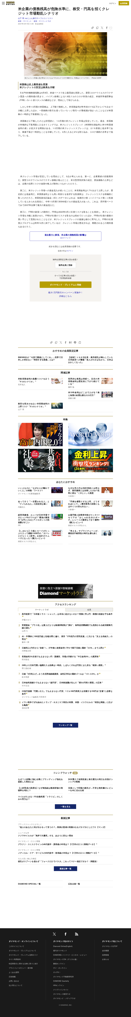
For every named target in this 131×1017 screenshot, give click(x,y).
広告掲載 (12, 976)
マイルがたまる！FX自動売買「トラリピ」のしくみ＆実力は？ (40, 798)
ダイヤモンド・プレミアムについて (22, 950)
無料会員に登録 (65, 265)
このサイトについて (16, 946)
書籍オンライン (59, 963)
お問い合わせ (14, 981)
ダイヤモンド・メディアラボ (64, 998)
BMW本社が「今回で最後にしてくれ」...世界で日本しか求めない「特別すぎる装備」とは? (40, 358)
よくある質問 (14, 972)
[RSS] (76, 935)
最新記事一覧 (65, 868)
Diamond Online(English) (62, 946)
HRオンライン (58, 985)
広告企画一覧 (74, 883)
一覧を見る (65, 806)
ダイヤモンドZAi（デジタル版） (65, 959)
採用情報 (105, 955)
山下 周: (35, 18)
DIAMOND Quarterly (61, 981)
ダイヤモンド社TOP (109, 946)
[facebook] (65, 935)
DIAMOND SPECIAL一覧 (29, 883)
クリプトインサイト (61, 989)
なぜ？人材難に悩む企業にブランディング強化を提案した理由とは (40, 780)
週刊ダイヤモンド (60, 950)
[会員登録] (124, 3)
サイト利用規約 (15, 959)
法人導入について (16, 985)
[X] (54, 935)
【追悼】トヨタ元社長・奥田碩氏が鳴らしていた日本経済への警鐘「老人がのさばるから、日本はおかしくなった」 (90, 360)
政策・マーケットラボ (42, 21)
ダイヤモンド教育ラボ (61, 994)
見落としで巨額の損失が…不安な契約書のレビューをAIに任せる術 (90, 789)
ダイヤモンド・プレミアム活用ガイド (23, 955)
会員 (89, 609)
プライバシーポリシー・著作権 (21, 968)
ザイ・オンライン (60, 968)
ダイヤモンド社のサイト (63, 941)
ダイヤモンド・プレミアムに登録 (65, 284)
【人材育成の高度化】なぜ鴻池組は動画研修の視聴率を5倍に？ (40, 789)
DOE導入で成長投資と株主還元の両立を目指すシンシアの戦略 (90, 780)
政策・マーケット (25, 21)
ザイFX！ (57, 972)
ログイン (112, 3)
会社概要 (105, 950)
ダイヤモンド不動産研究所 (63, 976)
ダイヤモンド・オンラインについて (23, 941)
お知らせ (105, 959)
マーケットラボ (42, 609)
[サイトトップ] (10, 3)
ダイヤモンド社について (112, 941)
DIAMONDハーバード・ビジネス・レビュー (70, 955)
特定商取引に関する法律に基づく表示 (23, 963)
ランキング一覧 (65, 725)
